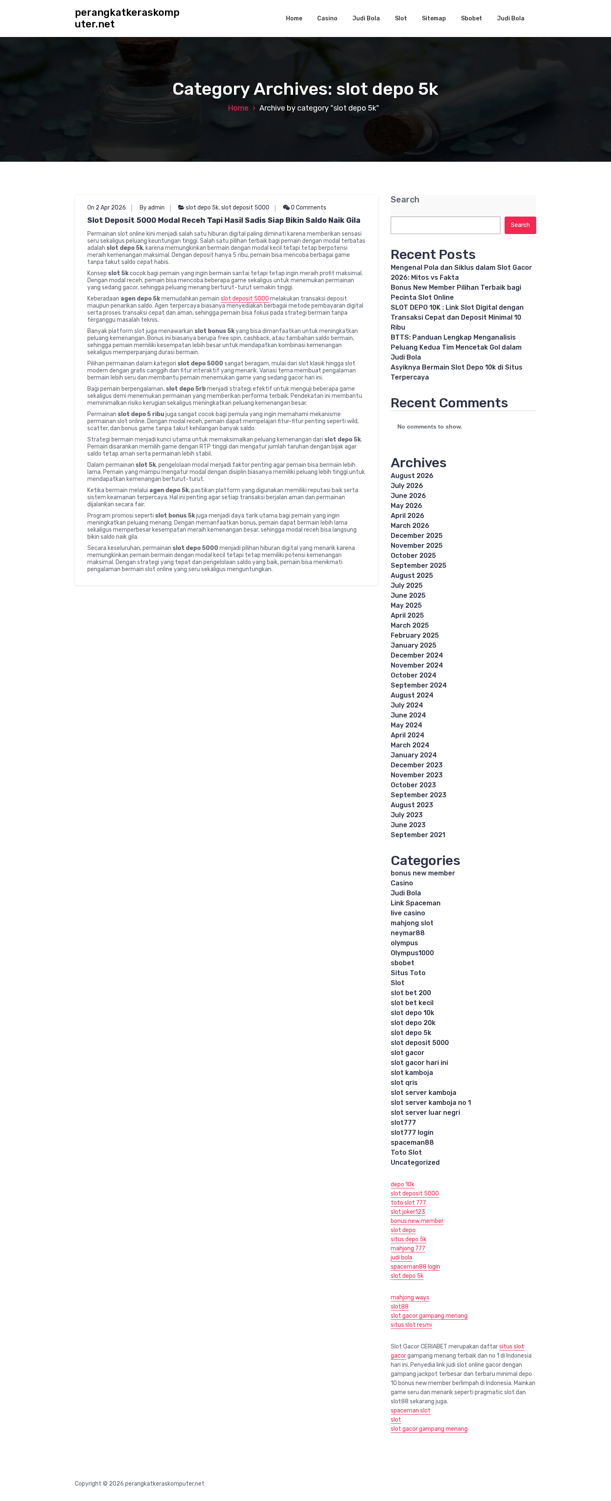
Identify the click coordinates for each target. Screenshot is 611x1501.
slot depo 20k (413, 1023)
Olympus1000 (412, 953)
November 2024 (417, 665)
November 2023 (417, 775)
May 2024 (406, 725)
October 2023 (413, 785)
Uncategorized (415, 1162)
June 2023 (408, 825)
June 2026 (408, 496)
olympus (404, 943)
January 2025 (413, 645)
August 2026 (412, 476)
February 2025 (415, 635)
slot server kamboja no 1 (431, 1103)
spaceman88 (412, 1142)
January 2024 (414, 755)
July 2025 (407, 585)
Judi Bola (366, 18)
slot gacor (407, 1053)
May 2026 (406, 506)
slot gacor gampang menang (429, 1315)
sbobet (402, 963)
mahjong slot (412, 923)
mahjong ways (410, 1297)
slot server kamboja (423, 1093)
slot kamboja (412, 1073)
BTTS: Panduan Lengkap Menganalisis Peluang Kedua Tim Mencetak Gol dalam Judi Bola (456, 347)
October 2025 (413, 555)
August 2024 (412, 695)
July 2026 (407, 486)
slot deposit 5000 (245, 207)
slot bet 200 (411, 993)
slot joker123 (408, 1211)
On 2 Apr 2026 (106, 207)
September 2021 (418, 835)
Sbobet (471, 18)
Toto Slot (406, 1152)
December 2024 (417, 655)
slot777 (403, 1122)
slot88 (400, 1306)
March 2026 (410, 526)
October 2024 (413, 675)
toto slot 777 (408, 1202)
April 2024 (407, 735)
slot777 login (412, 1132)
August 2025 (412, 575)
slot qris (404, 1083)
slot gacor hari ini (419, 1063)
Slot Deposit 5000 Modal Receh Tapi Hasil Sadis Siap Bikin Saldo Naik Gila (223, 220)
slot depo (403, 1230)
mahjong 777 (408, 1248)
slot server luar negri (425, 1113)
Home (294, 18)
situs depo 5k (408, 1239)
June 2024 (408, 715)
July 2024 (407, 705)
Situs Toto (408, 973)
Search (405, 200)
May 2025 (406, 605)
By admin (152, 207)
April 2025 (407, 615)
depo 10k (402, 1184)
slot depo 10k (412, 1013)
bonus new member (423, 873)
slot (396, 1419)
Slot (401, 18)
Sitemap (434, 18)
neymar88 (408, 933)
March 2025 (410, 625)
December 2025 (417, 536)
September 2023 (418, 795)
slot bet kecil (412, 1003)
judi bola (401, 1257)
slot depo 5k (202, 207)
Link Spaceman (416, 903)
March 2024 (410, 745)
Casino (327, 18)
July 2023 (407, 815)
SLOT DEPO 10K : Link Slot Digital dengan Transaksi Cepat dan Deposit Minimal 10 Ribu (457, 317)
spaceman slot (411, 1410)
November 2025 (417, 546)
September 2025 (418, 565)
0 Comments (308, 207)
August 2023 (412, 805)
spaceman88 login (415, 1266)
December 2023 (417, 765)
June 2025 (408, 595)
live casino (408, 913)
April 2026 (407, 516)
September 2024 (419, 685)
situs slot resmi (411, 1324)
